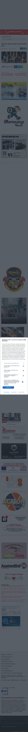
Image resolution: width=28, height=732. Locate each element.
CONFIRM (8, 387)
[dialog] (14, 366)
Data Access (14, 392)
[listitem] (14, 363)
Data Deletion (6, 392)
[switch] (23, 366)
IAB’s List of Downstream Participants (15, 359)
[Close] (25, 340)
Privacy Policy (21, 392)
